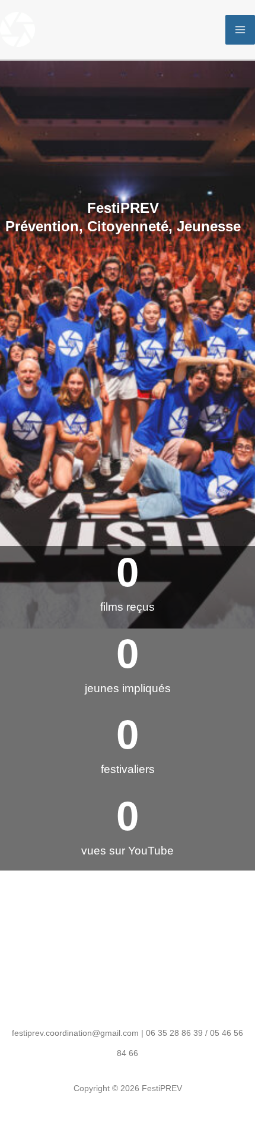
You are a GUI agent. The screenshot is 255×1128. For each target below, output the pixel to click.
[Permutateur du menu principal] (240, 30)
